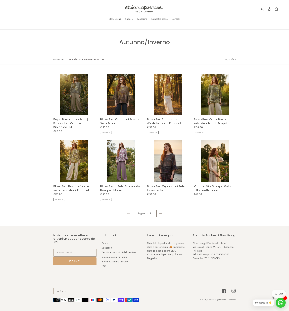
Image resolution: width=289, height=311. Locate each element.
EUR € (60, 290)
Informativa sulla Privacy (115, 261)
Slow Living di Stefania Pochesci (221, 300)
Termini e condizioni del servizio (119, 252)
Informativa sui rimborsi (114, 257)
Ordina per (58, 60)
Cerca (105, 243)
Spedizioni (107, 247)
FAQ (104, 266)
